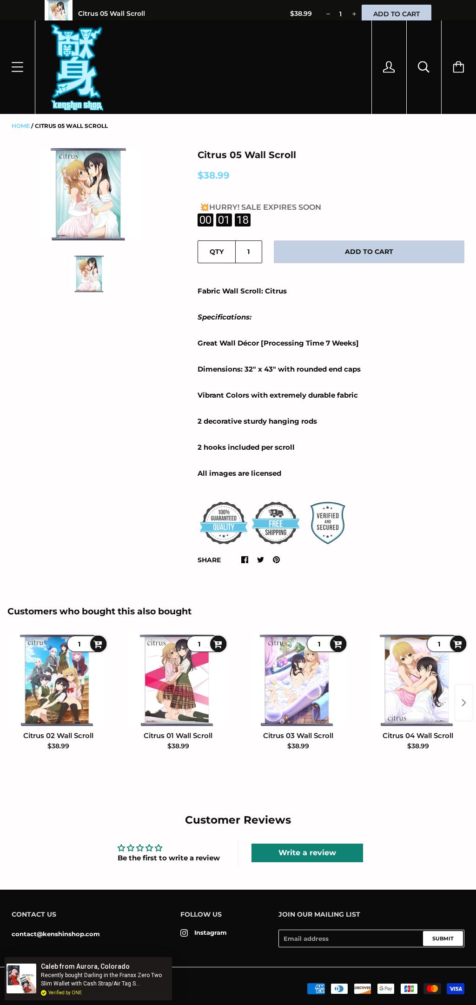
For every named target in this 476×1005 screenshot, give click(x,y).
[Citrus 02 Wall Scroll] (58, 680)
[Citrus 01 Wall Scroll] (178, 680)
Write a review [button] (307, 852)
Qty (217, 251)
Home (21, 125)
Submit (443, 938)
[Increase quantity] (353, 14)
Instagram (210, 932)
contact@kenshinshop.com (56, 934)
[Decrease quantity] (327, 14)
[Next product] (464, 702)
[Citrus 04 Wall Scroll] (418, 680)
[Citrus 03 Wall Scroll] (298, 680)
